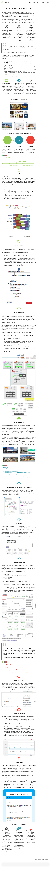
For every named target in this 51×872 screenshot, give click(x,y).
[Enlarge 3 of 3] (34, 124)
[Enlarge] (26, 103)
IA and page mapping (6, 491)
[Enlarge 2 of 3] (22, 124)
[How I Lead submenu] (38, 2)
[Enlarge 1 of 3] (10, 124)
